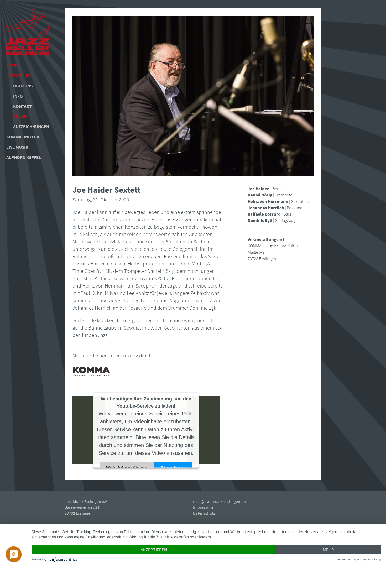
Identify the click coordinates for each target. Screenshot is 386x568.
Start (12, 65)
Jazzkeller (18, 76)
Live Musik (17, 147)
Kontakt (22, 106)
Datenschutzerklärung (367, 559)
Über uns (23, 86)
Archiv (20, 116)
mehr (328, 549)
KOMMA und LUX (22, 137)
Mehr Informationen (126, 467)
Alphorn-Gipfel (23, 157)
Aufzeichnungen (29, 126)
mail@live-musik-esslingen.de (219, 501)
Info (18, 96)
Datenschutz (204, 513)
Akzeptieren (173, 467)
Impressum (203, 507)
